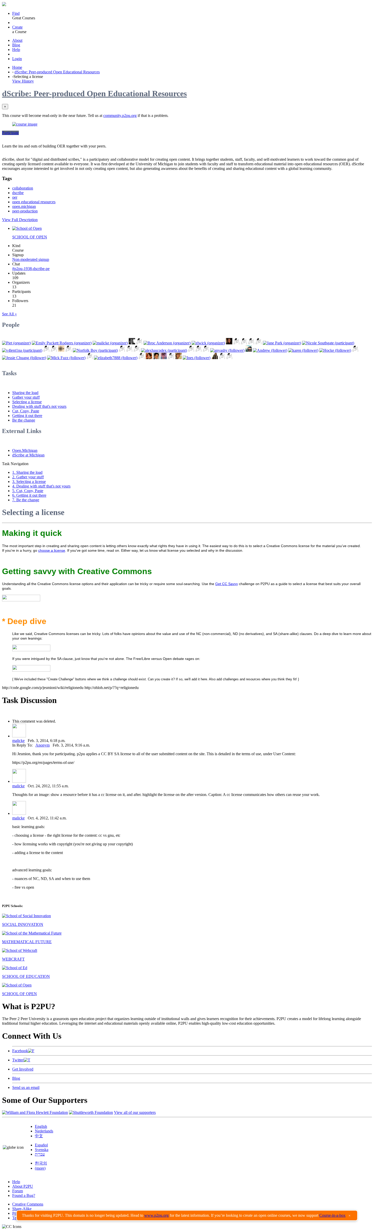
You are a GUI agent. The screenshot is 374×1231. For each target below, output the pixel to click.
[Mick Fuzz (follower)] (66, 358)
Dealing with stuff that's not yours (39, 406)
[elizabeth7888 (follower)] (115, 358)
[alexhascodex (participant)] (164, 350)
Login (17, 59)
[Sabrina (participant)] (46, 350)
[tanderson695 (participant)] (137, 350)
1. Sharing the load (27, 472)
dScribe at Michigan (28, 455)
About (17, 40)
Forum (17, 1191)
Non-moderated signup (30, 259)
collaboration (22, 188)
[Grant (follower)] (141, 358)
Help (16, 49)
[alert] (187, 1215)
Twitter (18, 1060)
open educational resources (33, 202)
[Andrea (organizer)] (229, 343)
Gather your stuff (26, 397)
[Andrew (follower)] (270, 350)
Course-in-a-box (332, 1215)
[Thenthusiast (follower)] (355, 350)
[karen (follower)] (303, 350)
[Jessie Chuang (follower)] (24, 358)
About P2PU (22, 1186)
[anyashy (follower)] (227, 350)
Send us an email (25, 1087)
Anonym (42, 745)
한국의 (41, 1163)
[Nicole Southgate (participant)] (328, 343)
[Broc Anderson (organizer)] (167, 343)
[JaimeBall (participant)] (68, 350)
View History (23, 81)
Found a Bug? (23, 1195)
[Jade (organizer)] (236, 343)
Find (16, 13)
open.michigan (24, 206)
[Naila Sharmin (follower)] (214, 358)
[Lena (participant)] (54, 350)
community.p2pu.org (120, 115)
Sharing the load (25, 392)
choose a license (51, 550)
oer (14, 197)
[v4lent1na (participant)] (22, 350)
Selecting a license (27, 402)
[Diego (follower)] (90, 358)
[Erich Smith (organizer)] (251, 343)
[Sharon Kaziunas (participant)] (122, 350)
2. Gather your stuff (28, 477)
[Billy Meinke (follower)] (249, 350)
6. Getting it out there (29, 495)
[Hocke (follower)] (335, 350)
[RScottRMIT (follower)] (222, 358)
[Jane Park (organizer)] (282, 343)
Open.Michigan (24, 450)
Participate (10, 133)
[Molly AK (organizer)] (132, 343)
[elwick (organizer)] (208, 343)
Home (17, 67)
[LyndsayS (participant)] (198, 350)
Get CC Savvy (226, 584)
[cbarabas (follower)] (164, 358)
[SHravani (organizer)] (258, 343)
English (41, 1126)
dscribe (18, 193)
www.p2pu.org (156, 1215)
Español (41, 1145)
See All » (9, 314)
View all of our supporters (135, 1112)
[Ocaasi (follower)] (206, 350)
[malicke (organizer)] (110, 343)
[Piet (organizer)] (16, 343)
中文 (39, 1136)
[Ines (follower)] (196, 358)
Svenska (41, 1149)
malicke (18, 740)
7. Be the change (25, 500)
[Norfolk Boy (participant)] (95, 350)
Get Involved (22, 1069)
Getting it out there (27, 415)
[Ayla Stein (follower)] (149, 358)
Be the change (23, 420)
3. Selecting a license (29, 481)
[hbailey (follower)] (229, 358)
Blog (16, 45)
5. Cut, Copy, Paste (27, 491)
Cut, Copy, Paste (25, 411)
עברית (40, 1154)
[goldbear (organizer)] (244, 343)
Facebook (20, 1051)
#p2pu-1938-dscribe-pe (31, 268)
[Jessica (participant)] (61, 350)
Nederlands (44, 1131)
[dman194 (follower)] (171, 358)
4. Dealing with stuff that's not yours (41, 486)
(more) (40, 1168)
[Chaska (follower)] (178, 358)
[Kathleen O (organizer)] (139, 343)
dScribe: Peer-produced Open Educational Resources (57, 72)
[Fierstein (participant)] (129, 350)
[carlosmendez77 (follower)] (156, 358)
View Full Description (20, 220)
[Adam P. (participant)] (191, 350)
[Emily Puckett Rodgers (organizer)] (62, 343)
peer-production (25, 211)
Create (17, 27)
